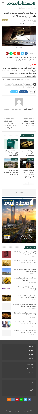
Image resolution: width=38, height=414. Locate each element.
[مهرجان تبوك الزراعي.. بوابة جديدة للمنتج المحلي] (11, 163)
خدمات (31, 386)
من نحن (31, 346)
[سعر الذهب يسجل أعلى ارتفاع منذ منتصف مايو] (27, 144)
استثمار (31, 372)
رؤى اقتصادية (29, 364)
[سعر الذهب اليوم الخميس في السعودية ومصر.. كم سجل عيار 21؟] (6, 263)
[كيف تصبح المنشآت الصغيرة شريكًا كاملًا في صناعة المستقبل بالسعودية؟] (6, 324)
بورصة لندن (8, 84)
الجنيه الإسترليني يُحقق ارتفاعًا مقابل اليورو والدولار (28, 123)
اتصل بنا (31, 350)
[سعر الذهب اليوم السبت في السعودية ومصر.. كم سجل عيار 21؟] (6, 306)
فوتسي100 (19, 87)
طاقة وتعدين (30, 368)
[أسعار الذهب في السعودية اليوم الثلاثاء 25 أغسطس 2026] (6, 315)
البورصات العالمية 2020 (18, 84)
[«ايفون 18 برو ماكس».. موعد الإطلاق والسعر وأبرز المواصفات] (6, 254)
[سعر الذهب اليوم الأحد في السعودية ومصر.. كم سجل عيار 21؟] (6, 280)
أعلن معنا (30, 358)
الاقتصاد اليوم (28, 84)
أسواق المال (5, 20)
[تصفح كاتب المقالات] (19, 102)
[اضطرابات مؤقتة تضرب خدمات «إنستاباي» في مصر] (6, 289)
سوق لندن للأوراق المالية (29, 87)
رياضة (31, 382)
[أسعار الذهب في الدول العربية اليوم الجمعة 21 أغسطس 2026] (6, 298)
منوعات (31, 376)
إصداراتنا (31, 354)
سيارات (31, 394)
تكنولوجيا (31, 390)
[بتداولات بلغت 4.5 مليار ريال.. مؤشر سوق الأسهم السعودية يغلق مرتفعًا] (27, 163)
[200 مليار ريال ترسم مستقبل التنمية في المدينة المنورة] (6, 271)
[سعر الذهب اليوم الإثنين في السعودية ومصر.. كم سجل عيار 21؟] (6, 333)
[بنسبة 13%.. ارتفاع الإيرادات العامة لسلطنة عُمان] (11, 144)
